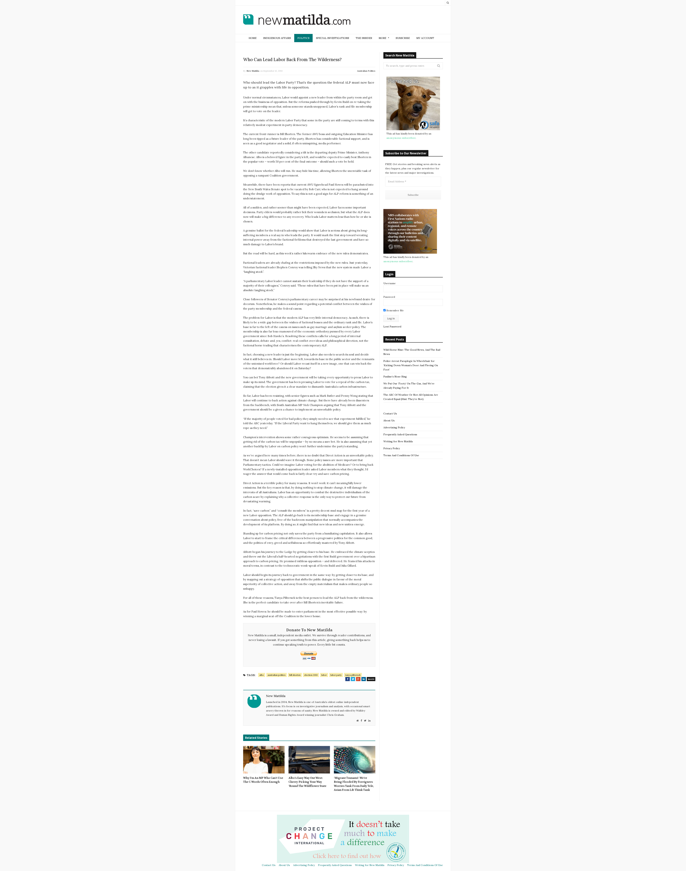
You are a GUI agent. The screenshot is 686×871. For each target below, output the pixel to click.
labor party (336, 675)
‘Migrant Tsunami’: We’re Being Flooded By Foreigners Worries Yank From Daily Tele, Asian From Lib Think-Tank (354, 784)
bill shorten (294, 675)
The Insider (364, 38)
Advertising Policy (394, 427)
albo (261, 675)
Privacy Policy (391, 448)
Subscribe (403, 38)
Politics (303, 38)
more (371, 679)
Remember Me (395, 310)
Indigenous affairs (277, 38)
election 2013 (311, 675)
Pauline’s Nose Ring (395, 376)
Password (389, 296)
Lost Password (392, 326)
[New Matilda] (296, 20)
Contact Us (390, 413)
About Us (389, 420)
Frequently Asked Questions (400, 434)
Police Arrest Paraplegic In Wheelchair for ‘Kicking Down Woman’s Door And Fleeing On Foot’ (410, 365)
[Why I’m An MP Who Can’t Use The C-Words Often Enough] (264, 759)
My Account (425, 38)
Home (253, 38)
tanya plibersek (353, 675)
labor (324, 675)
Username (389, 283)
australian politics (276, 675)
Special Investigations (332, 38)
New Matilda (253, 70)
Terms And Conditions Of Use (401, 455)
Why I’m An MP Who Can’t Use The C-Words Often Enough (263, 780)
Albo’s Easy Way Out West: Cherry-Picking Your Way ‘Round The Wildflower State (307, 782)
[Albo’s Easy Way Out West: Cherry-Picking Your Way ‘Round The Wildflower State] (309, 759)
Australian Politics (366, 70)
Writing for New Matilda (398, 441)
